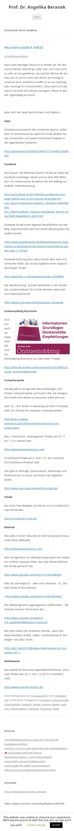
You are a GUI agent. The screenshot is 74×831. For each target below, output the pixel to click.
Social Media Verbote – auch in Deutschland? (28, 757)
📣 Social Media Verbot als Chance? (23, 752)
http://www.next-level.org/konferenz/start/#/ (31, 488)
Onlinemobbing (18, 708)
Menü (37, 16)
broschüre (44, 700)
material (46, 704)
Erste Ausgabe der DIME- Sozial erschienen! (27, 765)
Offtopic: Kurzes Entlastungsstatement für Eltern (30, 770)
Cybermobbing (12, 704)
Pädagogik (33, 708)
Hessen (37, 704)
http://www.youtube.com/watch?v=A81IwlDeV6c (33, 596)
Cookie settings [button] (36, 825)
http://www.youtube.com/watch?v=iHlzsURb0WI (32, 574)
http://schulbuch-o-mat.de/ (20, 518)
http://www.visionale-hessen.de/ (23, 687)
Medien (56, 704)
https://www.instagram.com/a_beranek (25, 791)
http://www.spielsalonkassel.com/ (24, 449)
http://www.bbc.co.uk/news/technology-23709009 (34, 276)
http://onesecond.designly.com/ (23, 548)
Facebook (26, 704)
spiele (56, 708)
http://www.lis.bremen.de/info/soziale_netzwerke (33, 302)
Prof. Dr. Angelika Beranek (37, 7)
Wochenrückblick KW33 (23, 47)
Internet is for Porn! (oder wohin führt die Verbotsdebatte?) (36, 748)
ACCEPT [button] (56, 825)
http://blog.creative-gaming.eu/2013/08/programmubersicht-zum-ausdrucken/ (32, 423)
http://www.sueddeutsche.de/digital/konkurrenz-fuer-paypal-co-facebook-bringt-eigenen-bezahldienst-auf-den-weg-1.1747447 (36, 246)
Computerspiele (59, 700)
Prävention (46, 708)
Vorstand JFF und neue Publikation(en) (24, 761)
